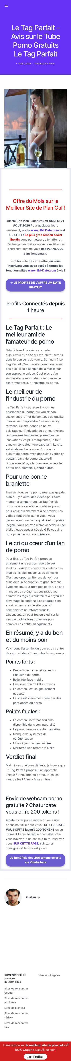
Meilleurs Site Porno (45, 63)
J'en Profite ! (35, 1056)
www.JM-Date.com (45, 230)
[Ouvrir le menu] (6, 6)
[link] (68, 1044)
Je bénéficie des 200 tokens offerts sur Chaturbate (35, 860)
